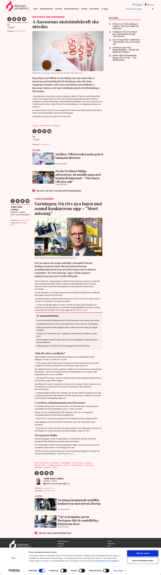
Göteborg (47, 467)
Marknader (38, 467)
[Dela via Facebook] (9, 19)
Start (35, 9)
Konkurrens (55, 463)
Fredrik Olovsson (78, 463)
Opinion (84, 9)
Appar (109, 541)
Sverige (54, 467)
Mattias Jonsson (40, 465)
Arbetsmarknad (46, 9)
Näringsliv (61, 544)
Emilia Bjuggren (65, 463)
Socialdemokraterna (55, 465)
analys (71, 454)
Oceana (66, 465)
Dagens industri (82, 310)
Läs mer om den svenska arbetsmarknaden (58, 190)
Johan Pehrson (45, 125)
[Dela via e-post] (24, 19)
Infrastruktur (45, 463)
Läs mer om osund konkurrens (54, 532)
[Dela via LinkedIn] (19, 19)
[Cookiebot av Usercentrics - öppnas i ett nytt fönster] (14, 570)
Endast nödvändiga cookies (142, 561)
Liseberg (89, 463)
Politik (37, 463)
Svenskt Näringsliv (77, 465)
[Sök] (153, 9)
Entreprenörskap (71, 9)
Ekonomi (58, 9)
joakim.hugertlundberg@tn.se (20, 216)
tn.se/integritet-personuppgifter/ (106, 561)
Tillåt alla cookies (142, 553)
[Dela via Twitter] (14, 19)
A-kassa (35, 125)
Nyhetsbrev (94, 9)
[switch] (63, 570)
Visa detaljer (118, 571)
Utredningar (56, 125)
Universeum (89, 465)
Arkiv (109, 546)
